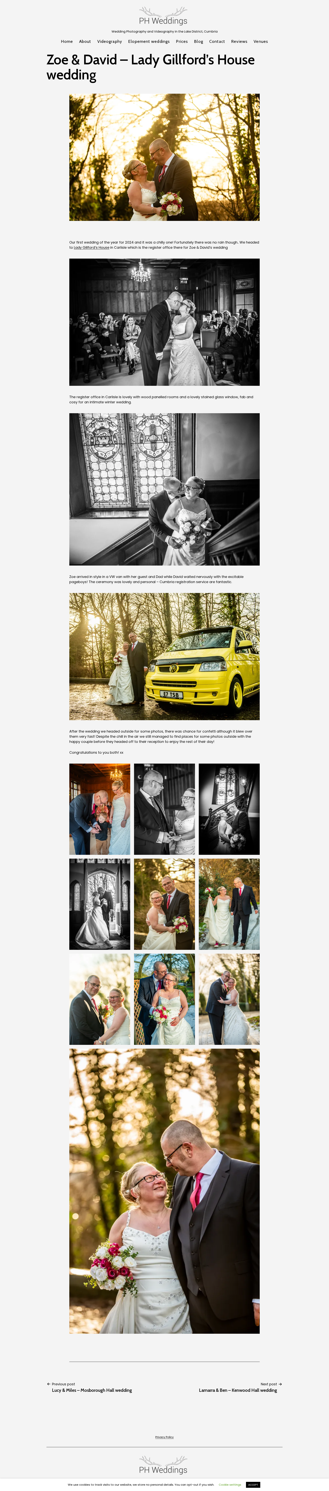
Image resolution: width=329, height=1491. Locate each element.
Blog (198, 41)
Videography (109, 41)
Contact (217, 41)
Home (67, 41)
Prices (182, 41)
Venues (261, 41)
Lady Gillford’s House (91, 247)
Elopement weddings (149, 41)
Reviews (239, 41)
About (85, 41)
